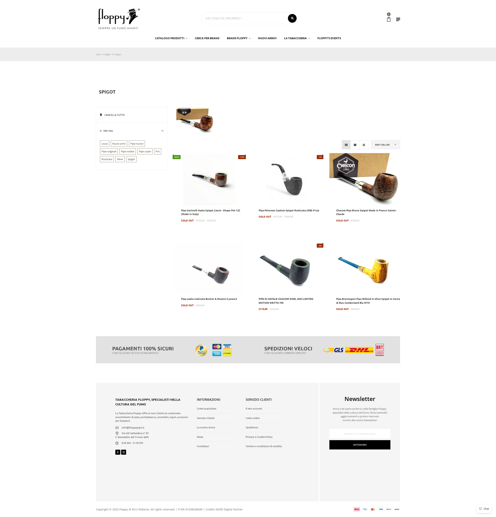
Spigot (131, 159)
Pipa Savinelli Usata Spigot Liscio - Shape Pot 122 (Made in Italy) (210, 212)
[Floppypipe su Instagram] (123, 452)
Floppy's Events (329, 38)
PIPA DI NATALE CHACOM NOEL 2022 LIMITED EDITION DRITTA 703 (286, 300)
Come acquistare (206, 408)
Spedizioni (252, 427)
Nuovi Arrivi (267, 38)
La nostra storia (206, 427)
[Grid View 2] (355, 144)
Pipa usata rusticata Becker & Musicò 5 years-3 (209, 298)
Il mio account (254, 408)
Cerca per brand (207, 38)
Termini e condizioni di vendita (264, 446)
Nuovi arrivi (119, 143)
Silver (120, 159)
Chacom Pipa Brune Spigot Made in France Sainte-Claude (366, 212)
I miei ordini (253, 418)
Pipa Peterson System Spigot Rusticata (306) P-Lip (289, 210)
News (200, 437)
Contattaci (203, 446)
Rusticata (107, 159)
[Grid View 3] (346, 144)
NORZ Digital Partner (229, 509)
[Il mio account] (398, 19)
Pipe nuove (136, 143)
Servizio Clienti (205, 418)
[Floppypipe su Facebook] (117, 452)
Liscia (105, 143)
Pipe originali (109, 151)
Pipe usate (145, 151)
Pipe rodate (127, 151)
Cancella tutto (114, 115)
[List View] (363, 144)
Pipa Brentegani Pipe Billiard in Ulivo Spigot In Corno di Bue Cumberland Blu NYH (368, 300)
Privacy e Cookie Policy (259, 437)
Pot (158, 151)
